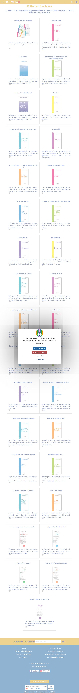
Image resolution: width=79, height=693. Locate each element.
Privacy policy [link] (39, 359)
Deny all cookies (40, 352)
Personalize (39, 356)
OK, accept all (40, 348)
